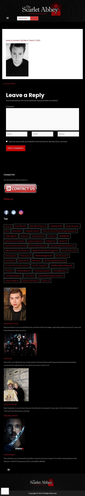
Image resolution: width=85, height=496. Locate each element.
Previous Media (8, 83)
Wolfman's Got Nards (30, 281)
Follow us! (8, 199)
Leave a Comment (13, 40)
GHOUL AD (8, 358)
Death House (72, 226)
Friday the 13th (32, 231)
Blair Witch (20, 226)
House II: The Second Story (15, 246)
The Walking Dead (13, 276)
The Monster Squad (42, 271)
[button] (7, 18)
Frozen (24, 236)
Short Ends (10, 260)
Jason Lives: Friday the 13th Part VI (62, 246)
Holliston (50, 241)
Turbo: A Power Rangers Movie (50, 276)
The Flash (9, 271)
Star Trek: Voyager (39, 266)
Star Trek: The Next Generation (16, 266)
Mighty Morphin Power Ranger (17, 250)
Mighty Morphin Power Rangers (45, 250)
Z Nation (46, 281)
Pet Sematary (25, 256)
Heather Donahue (35, 241)
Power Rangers (43, 255)
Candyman (56, 226)
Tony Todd (29, 276)
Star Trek (36, 260)
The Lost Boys (23, 271)
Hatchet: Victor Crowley (14, 241)
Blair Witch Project (38, 226)
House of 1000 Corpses (37, 246)
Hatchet (64, 236)
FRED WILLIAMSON (11, 415)
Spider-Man (23, 260)
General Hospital (38, 236)
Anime (8, 226)
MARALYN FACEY (10, 404)
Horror (63, 241)
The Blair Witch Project (61, 265)
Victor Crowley (12, 281)
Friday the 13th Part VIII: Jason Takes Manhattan (59, 231)
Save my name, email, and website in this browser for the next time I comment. (38, 141)
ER (7, 231)
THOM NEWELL (9, 455)
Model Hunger (10, 256)
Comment (10, 106)
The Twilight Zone (60, 271)
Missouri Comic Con (69, 250)
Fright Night (11, 236)
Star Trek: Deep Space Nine (54, 260)
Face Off (17, 231)
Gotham (52, 236)
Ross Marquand (62, 256)
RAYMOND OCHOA (11, 323)
